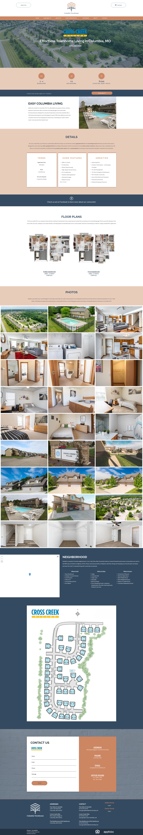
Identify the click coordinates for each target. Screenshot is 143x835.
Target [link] (93, 574)
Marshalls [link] (93, 579)
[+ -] (30, 576)
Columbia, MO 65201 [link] (56, 823)
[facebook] (71, 198)
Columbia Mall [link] (95, 576)
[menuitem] (37, 18)
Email (33, 762)
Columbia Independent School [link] (125, 583)
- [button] (2, 558)
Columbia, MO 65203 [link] (56, 810)
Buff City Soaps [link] (95, 581)
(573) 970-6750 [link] (83, 809)
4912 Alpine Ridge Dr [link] (56, 816)
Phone (33, 768)
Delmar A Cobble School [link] (124, 581)
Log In (109, 805)
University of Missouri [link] (123, 574)
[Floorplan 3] (93, 248)
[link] (97, 830)
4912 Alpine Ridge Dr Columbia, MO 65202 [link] (97, 749)
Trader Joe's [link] (94, 577)
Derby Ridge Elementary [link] (124, 579)
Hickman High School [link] (123, 576)
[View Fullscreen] (2, 561)
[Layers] (58, 556)
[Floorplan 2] (49, 248)
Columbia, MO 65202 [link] (56, 818)
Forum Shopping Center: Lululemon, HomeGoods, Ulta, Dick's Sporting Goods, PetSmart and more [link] (102, 585)
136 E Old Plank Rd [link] (55, 809)
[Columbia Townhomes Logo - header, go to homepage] (71, 3)
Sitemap (29, 830)
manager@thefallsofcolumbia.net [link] (88, 810)
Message (34, 774)
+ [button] (2, 556)
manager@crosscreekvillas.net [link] (97, 767)
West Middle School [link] (123, 577)
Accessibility (35, 830)
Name (33, 756)
